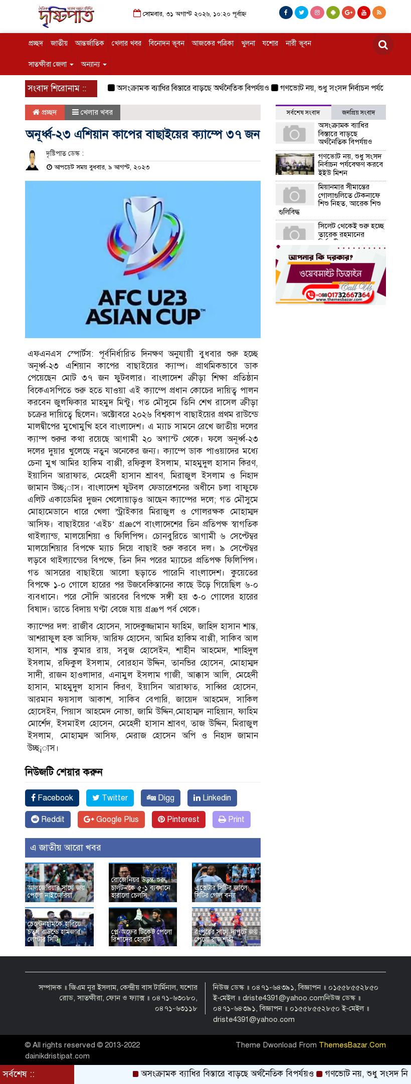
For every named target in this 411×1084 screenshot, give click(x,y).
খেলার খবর (126, 43)
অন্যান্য (91, 64)
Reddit (52, 820)
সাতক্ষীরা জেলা (49, 64)
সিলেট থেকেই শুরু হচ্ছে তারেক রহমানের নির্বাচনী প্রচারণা (351, 234)
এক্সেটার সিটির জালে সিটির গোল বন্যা (220, 892)
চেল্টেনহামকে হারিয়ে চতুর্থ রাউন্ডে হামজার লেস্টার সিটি (54, 932)
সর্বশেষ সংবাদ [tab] (303, 112)
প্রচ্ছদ (36, 43)
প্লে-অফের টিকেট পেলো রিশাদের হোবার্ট (141, 936)
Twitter (114, 798)
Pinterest (182, 820)
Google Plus (116, 820)
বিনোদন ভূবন (166, 43)
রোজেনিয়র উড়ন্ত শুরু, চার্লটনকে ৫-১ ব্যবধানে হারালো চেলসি (140, 888)
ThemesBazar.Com (352, 1044)
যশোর (270, 43)
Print (235, 820)
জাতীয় (59, 43)
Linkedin (215, 798)
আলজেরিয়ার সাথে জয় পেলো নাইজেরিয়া (56, 892)
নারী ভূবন (298, 43)
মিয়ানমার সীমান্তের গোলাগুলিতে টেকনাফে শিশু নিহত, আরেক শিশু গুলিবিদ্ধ (330, 199)
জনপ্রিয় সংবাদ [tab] (358, 112)
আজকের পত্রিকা (213, 43)
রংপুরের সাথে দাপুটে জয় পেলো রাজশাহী (226, 936)
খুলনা (248, 43)
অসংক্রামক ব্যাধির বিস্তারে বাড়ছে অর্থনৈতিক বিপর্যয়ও (176, 88)
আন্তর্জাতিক (89, 43)
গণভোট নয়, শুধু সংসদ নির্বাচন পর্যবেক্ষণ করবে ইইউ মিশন (350, 164)
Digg (165, 798)
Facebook (54, 798)
